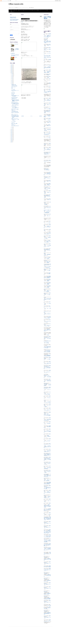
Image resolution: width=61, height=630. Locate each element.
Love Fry (16, 57)
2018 (11, 129)
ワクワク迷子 (13, 89)
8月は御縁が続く (13, 53)
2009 (11, 139)
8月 (12, 78)
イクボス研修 (48, 108)
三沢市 (45, 539)
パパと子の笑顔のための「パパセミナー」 (47, 246)
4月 (12, 82)
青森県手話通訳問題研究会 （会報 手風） (47, 518)
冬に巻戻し (12, 94)
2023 (11, 68)
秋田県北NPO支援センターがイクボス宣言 (15, 96)
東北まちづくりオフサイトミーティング (47, 161)
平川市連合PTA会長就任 (48, 566)
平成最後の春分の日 (14, 98)
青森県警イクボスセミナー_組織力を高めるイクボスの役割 (47, 36)
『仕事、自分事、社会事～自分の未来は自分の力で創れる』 (47, 532)
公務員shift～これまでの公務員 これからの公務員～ (47, 330)
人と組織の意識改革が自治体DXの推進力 (47, 68)
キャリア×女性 (48, 137)
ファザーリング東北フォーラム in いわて (47, 314)
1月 (12, 128)
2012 (11, 136)
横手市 (50, 180)
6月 (12, 80)
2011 (11, 137)
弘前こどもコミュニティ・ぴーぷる (42, 10)
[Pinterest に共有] (25, 97)
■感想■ (45, 116)
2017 (11, 130)
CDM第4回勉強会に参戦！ (14, 111)
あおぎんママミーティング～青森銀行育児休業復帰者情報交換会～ (15, 100)
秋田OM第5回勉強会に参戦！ (15, 115)
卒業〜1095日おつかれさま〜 (15, 125)
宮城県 (50, 232)
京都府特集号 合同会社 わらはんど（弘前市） (47, 559)
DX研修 (48, 77)
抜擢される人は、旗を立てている (47, 554)
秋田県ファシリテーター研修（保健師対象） (47, 174)
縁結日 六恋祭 (48, 261)
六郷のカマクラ (13, 110)
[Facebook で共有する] (24, 97)
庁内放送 (48, 258)
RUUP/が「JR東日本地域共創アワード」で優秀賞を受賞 (47, 17)
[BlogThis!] (22, 97)
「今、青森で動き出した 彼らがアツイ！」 (47, 550)
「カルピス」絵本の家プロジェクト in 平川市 (15, 107)
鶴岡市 (50, 183)
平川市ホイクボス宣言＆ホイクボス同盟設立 (47, 431)
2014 (11, 134)
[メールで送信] (21, 97)
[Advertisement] (31, 108)
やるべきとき (13, 92)
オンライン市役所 (48, 240)
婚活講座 (48, 262)
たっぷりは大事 (13, 121)
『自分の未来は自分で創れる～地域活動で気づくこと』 (47, 519)
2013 (11, 135)
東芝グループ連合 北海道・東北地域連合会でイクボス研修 (47, 347)
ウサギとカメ (13, 122)
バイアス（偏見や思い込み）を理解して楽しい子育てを (47, 92)
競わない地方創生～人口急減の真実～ (47, 544)
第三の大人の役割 (48, 605)
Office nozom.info (16, 4)
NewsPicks (45, 39)
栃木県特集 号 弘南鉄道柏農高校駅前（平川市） (47, 613)
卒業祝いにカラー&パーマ (14, 118)
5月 (12, 81)
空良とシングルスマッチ (14, 114)
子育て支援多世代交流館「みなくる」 (47, 265)
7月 (12, 79)
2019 (11, 72)
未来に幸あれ (13, 93)
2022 (11, 69)
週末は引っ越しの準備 (14, 123)
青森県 (45, 253)
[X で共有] (23, 97)
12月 (12, 73)
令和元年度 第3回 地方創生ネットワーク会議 (47, 299)
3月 (12, 83)
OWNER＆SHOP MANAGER (13, 20)
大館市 (50, 44)
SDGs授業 (45, 204)
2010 (11, 138)
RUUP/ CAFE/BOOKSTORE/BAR (14, 19)
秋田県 (50, 172)
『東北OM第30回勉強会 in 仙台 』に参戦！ (47, 447)
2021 (11, 70)
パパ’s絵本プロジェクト (47, 187)
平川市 (50, 316)
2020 (11, 71)
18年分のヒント (13, 124)
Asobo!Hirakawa (48, 350)
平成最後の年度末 (13, 84)
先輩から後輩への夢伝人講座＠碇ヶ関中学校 (15, 55)
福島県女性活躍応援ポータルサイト (47, 388)
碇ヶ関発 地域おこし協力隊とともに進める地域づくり (15, 103)
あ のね (50, 547)
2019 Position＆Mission (14, 97)
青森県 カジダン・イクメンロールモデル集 (47, 569)
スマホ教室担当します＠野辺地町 (17, 49)
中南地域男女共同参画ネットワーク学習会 (47, 460)
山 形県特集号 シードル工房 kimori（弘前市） (47, 575)
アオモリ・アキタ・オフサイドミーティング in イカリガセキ (47, 341)
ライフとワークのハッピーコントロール (47, 441)
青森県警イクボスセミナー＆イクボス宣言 (47, 101)
